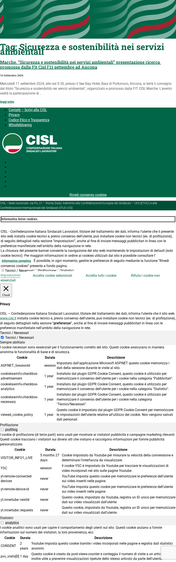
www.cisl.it (8, 318)
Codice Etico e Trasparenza (29, 120)
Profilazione (47, 271)
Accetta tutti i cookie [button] (101, 275)
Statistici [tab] (6, 518)
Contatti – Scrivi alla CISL (28, 110)
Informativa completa (16, 261)
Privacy (14, 114)
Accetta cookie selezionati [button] (52, 275)
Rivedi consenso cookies (88, 195)
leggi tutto (7, 101)
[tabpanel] (88, 384)
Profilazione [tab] (9, 425)
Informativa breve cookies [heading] (19, 219)
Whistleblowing (20, 125)
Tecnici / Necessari (19, 271)
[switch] (2, 429)
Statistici (67, 271)
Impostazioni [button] (10, 275)
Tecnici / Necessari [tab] (14, 333)
